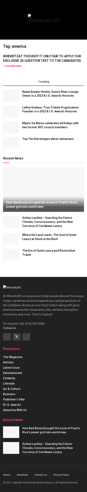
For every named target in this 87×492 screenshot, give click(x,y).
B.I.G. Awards (12, 404)
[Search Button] (82, 20)
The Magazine (12, 357)
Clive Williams (13, 66)
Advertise (22, 474)
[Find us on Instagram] (26, 337)
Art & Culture (11, 388)
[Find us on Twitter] (16, 337)
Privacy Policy (61, 474)
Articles (8, 362)
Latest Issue (11, 367)
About (6, 474)
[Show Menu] (4, 20)
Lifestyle (9, 383)
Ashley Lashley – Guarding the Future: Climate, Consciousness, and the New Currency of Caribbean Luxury (47, 221)
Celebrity (9, 378)
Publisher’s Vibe (14, 399)
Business (9, 394)
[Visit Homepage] (43, 18)
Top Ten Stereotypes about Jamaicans (48, 138)
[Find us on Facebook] (7, 337)
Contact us (40, 474)
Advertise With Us (15, 410)
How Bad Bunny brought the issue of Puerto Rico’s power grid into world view (42, 204)
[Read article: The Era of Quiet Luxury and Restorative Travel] (11, 254)
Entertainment (12, 373)
